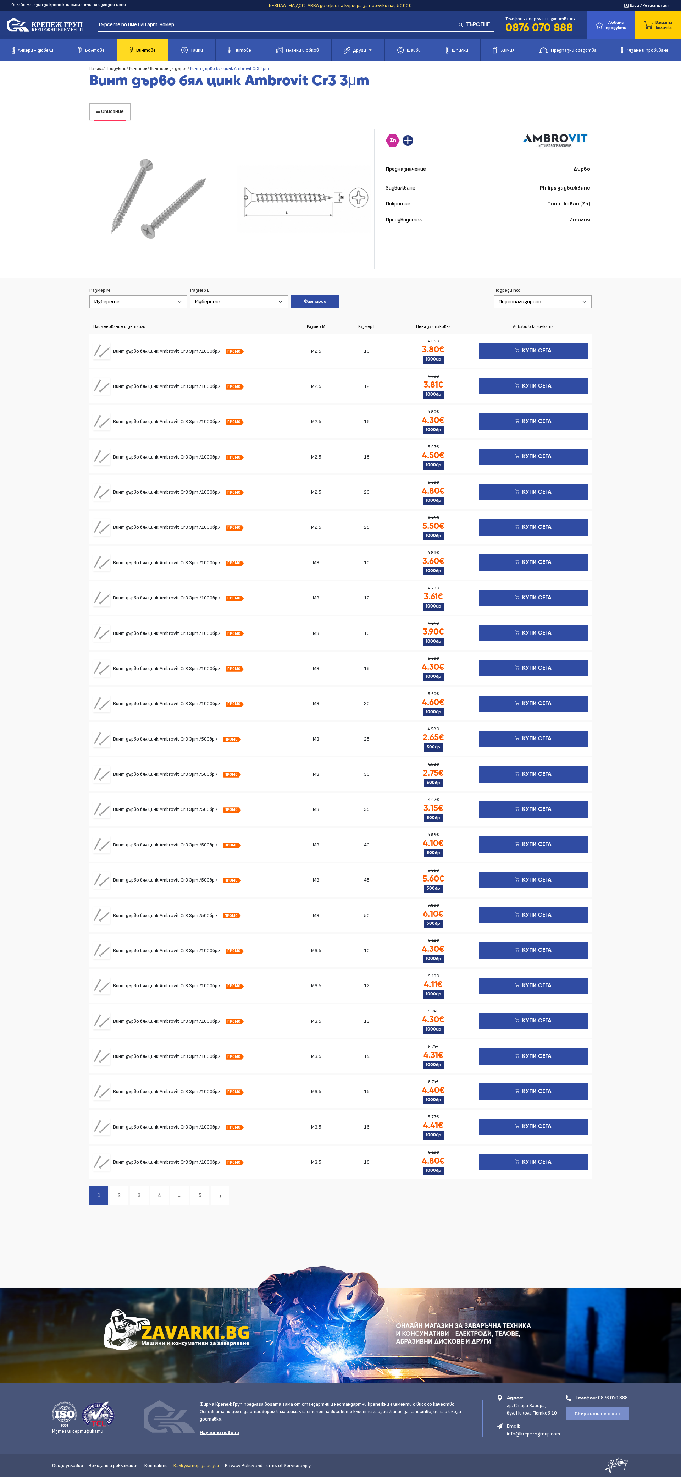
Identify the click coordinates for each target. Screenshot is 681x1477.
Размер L (199, 290)
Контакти (156, 1465)
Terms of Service (281, 1465)
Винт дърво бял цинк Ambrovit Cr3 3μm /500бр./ (165, 739)
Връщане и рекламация (114, 1465)
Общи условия (67, 1465)
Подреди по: (507, 290)
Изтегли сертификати (77, 1431)
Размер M (99, 290)
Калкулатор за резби (196, 1465)
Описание (112, 111)
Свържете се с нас (597, 1414)
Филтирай (315, 302)
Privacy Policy (239, 1465)
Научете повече (219, 1432)
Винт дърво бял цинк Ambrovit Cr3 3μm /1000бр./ (167, 351)
